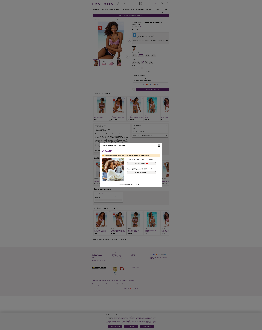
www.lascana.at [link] (129, 184)
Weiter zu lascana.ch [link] (140, 172)
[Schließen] (159, 145)
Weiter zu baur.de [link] (140, 163)
